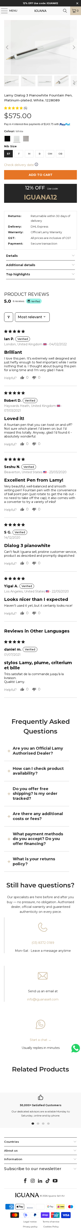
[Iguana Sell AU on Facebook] (25, 1181)
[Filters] (8, 317)
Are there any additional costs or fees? (38, 816)
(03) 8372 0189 (43, 943)
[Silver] (26, 138)
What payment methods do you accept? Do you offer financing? (38, 839)
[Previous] (7, 47)
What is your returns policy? (34, 861)
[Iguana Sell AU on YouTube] (55, 1181)
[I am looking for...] (65, 10)
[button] (14, 108)
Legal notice (30, 1221)
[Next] (73, 47)
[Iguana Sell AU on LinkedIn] (40, 1181)
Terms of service (51, 1221)
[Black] (7, 138)
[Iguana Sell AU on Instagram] (33, 1181)
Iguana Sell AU (56, 1195)
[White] (16, 138)
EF (8, 153)
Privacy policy (30, 1226)
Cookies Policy (51, 1226)
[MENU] (2, 10)
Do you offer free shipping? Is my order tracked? (35, 793)
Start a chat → (40, 1040)
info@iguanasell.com (43, 999)
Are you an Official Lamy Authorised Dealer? (38, 750)
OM (50, 153)
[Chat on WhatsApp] (75, 1050)
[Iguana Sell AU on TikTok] (47, 1181)
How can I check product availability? (38, 771)
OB (60, 153)
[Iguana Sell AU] (40, 10)
